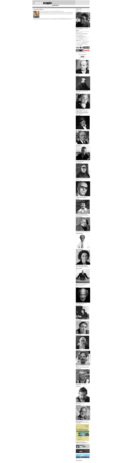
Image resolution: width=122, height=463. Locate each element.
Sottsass (84, 44)
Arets (84, 31)
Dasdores (86, 33)
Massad (78, 40)
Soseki (81, 44)
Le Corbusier (80, 39)
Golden (86, 34)
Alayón (83, 31)
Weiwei (80, 45)
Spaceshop (86, 44)
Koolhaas (81, 37)
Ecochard (79, 34)
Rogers (78, 43)
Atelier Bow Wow (87, 31)
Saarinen (84, 43)
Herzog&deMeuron (81, 36)
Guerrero (81, 35)
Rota (81, 43)
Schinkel (79, 44)
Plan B (87, 41)
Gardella (85, 34)
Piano (84, 41)
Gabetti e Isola (81, 34)
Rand (76, 43)
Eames (76, 34)
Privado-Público (38, 9)
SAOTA (87, 43)
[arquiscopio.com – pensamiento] (61, 3)
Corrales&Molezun (79, 33)
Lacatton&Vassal (85, 37)
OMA (84, 40)
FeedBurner (84, 57)
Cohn (83, 32)
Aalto (77, 31)
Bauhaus (78, 32)
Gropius (77, 35)
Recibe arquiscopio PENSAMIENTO (81, 52)
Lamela (88, 37)
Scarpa (76, 44)
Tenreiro (77, 45)
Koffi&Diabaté (77, 37)
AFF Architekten (80, 31)
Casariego (81, 32)
